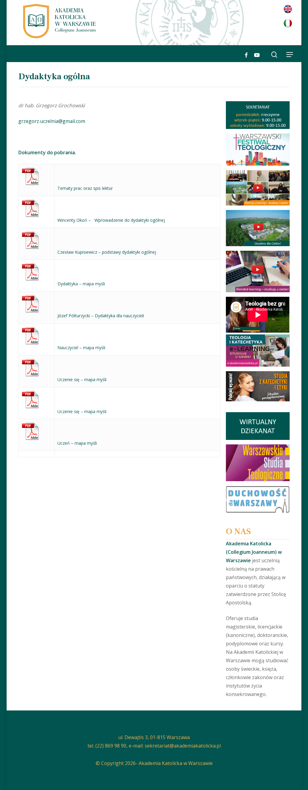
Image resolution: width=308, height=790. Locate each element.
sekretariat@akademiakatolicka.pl (183, 745)
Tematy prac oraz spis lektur (85, 188)
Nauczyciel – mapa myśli (81, 347)
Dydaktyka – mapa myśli (81, 284)
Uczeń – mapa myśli (77, 443)
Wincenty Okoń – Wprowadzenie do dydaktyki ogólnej (111, 220)
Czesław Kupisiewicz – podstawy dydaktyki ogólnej (106, 252)
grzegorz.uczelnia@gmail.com (51, 121)
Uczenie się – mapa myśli (81, 379)
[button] (289, 55)
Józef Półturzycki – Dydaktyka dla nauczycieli (100, 315)
